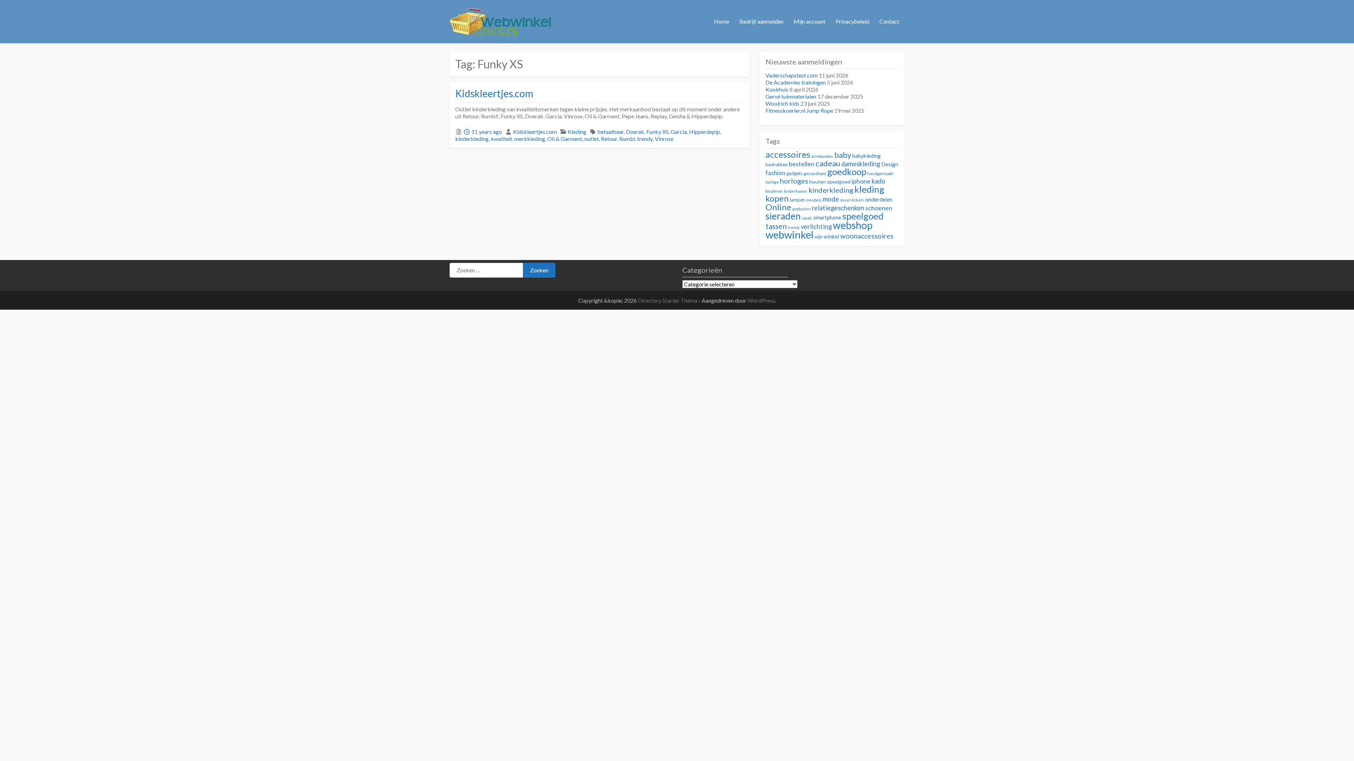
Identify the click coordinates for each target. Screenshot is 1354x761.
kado (878, 181)
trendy (645, 138)
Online (778, 207)
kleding (869, 189)
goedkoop (846, 171)
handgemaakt (880, 173)
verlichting (816, 226)
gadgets (794, 173)
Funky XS (657, 131)
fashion (775, 173)
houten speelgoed (829, 182)
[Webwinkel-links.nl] (501, 20)
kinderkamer (795, 191)
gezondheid (815, 173)
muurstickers (852, 200)
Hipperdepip (704, 131)
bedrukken (777, 164)
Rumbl (627, 138)
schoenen (878, 208)
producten (801, 208)
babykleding (866, 156)
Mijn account (809, 21)
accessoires (788, 154)
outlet (591, 138)
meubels (814, 200)
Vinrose (664, 138)
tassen (776, 226)
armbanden (822, 156)
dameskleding (860, 164)
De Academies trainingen (796, 82)
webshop (853, 225)
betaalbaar (610, 131)
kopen (777, 198)
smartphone (827, 217)
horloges (794, 181)
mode (831, 199)
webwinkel (789, 234)
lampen (797, 200)
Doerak (635, 131)
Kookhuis (777, 89)
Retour (609, 138)
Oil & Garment (564, 138)
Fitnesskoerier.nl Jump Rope (799, 110)
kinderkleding (472, 138)
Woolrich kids (782, 103)
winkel (831, 236)
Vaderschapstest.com (792, 75)
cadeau (828, 163)
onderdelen (878, 199)
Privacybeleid (852, 21)
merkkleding (529, 138)
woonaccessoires (866, 236)
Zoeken (539, 270)
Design (889, 164)
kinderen (774, 191)
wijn (819, 237)
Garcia (679, 131)
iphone (861, 181)
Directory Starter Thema (668, 300)
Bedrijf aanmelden (761, 21)
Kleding (577, 131)
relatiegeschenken (838, 208)
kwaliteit (501, 138)
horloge (772, 182)
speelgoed (862, 216)
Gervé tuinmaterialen (791, 96)
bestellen (802, 164)
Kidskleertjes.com (494, 93)
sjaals (807, 218)
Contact (889, 21)
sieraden (783, 216)
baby (842, 155)
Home (721, 21)
